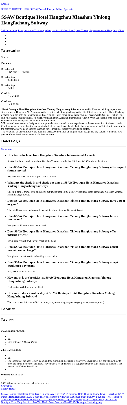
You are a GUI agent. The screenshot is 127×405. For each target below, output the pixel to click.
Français (51, 9)
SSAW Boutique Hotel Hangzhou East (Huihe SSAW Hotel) (31, 394)
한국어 (34, 9)
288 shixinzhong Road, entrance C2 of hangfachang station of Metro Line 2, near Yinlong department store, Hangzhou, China (62, 30)
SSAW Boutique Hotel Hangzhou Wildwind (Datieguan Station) (57, 396)
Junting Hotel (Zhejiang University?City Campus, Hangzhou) (80, 399)
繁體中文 (17, 9)
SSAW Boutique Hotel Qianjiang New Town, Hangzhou (89, 394)
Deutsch (42, 9)
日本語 (26, 9)
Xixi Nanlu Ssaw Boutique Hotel (53, 402)
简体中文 (6, 9)
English (5, 3)
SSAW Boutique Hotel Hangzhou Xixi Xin (28, 399)
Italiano (59, 9)
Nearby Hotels (8, 388)
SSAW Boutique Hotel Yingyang (86, 402)
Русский (68, 9)
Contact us (6, 386)
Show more (7, 149)
